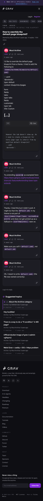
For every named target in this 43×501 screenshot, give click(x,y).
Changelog (6, 401)
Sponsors (5, 459)
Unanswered (24, 21)
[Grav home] (7, 8)
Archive (12, 25)
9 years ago (8, 57)
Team (4, 455)
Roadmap (5, 404)
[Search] (5, 21)
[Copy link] (4, 44)
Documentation (7, 417)
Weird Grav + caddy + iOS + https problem (21, 348)
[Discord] (13, 380)
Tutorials (5, 420)
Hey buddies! (9, 312)
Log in (30, 17)
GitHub (4, 436)
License (5, 466)
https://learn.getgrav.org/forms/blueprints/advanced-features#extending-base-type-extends (21, 180)
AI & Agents (6, 394)
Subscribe (35, 485)
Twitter (4, 447)
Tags (33, 21)
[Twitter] (8, 380)
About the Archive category (20, 302)
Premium (5, 408)
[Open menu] (39, 9)
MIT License (20, 494)
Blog (3, 424)
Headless (5, 397)
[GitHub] (4, 380)
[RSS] (18, 380)
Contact (5, 462)
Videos (4, 427)
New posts (13, 21)
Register (37, 17)
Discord (5, 440)
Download (5, 390)
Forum (5, 25)
